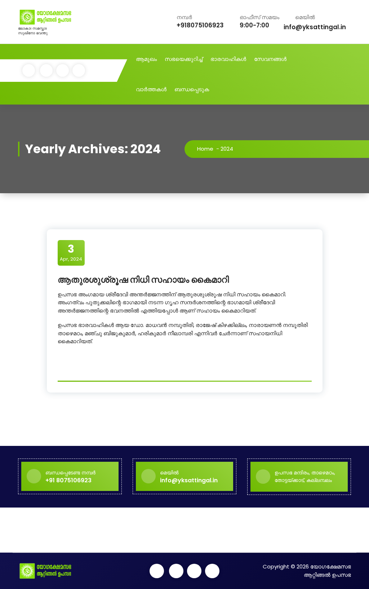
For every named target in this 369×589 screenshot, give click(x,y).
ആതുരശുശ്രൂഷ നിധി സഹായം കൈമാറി (143, 279)
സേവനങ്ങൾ (270, 59)
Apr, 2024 (71, 252)
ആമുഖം (146, 59)
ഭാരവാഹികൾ (228, 59)
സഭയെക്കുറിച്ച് (184, 59)
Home (205, 148)
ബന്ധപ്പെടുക (191, 89)
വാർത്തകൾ (151, 89)
